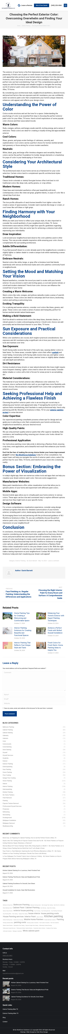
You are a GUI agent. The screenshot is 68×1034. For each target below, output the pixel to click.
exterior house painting (23, 910)
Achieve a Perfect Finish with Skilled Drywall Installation (55, 630)
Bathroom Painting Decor (35, 905)
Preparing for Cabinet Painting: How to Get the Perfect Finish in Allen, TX (34, 838)
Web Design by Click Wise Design (37, 1032)
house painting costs (50, 913)
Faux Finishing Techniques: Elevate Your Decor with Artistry (28, 853)
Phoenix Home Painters (8, 925)
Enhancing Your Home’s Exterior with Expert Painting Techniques (56, 617)
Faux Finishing (37, 910)
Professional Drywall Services (9, 928)
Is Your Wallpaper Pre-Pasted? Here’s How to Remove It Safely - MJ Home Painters (29, 856)
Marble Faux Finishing (18, 919)
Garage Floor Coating (23, 913)
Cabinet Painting (32, 907)
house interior (34, 913)
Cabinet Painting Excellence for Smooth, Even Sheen (19, 883)
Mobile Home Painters (33, 919)
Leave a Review (26, 5)
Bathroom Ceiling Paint (8, 905)
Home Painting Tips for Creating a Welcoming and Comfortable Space (22, 617)
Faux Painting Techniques (56, 910)
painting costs (20, 922)
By (32, 561)
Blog (4, 1017)
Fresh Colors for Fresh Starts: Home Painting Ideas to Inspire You (55, 646)
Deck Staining (43, 908)
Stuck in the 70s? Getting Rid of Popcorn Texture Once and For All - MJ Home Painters (29, 840)
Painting (60, 919)
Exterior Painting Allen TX (10, 1013)
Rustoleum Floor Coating (51, 928)
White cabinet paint (31, 931)
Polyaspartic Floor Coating (19, 925)
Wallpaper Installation (17, 931)
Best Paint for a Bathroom (59, 905)
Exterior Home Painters (8, 910)
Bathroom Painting (21, 905)
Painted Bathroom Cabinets (50, 919)
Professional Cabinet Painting (45, 925)
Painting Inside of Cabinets (33, 922)
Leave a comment (53, 561)
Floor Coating (15, 913)
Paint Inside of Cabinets (44, 922)
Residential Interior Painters (39, 928)
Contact (5, 1022)
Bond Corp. (6, 838)
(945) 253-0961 (56, 5)
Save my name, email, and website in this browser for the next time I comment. (28, 708)
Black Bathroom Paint (7, 908)
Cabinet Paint (18, 907)
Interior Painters (40, 916)
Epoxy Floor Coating (51, 908)
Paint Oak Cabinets (54, 922)
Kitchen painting (53, 916)
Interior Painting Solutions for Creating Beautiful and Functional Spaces (22, 631)
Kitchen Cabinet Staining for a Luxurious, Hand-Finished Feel (21, 870)
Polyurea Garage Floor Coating (31, 925)
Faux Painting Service (45, 910)
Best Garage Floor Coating (47, 905)
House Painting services (13, 916)
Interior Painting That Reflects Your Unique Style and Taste (22, 645)
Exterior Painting (8, 37)
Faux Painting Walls (7, 913)
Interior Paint (30, 916)
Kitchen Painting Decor (8, 919)
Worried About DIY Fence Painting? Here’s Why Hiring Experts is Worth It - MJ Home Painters (31, 846)
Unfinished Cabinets (7, 931)
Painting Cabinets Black (8, 922)
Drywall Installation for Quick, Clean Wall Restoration (19, 890)
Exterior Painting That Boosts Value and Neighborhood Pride (21, 877)
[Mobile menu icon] (65, 5)
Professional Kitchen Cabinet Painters (24, 928)
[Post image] (7, 615)
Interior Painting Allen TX (10, 1009)
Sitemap (22, 1032)
